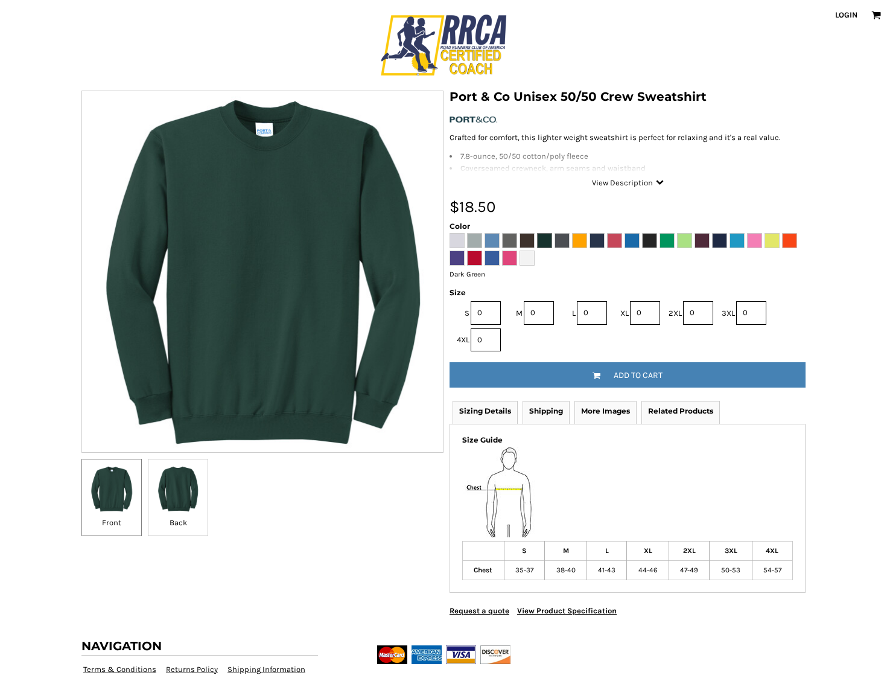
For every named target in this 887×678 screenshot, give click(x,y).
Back (178, 522)
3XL (728, 313)
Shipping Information (266, 669)
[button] (876, 15)
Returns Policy (192, 669)
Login (846, 14)
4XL (463, 339)
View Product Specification (567, 610)
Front (111, 522)
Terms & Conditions (119, 669)
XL (624, 313)
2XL (675, 313)
